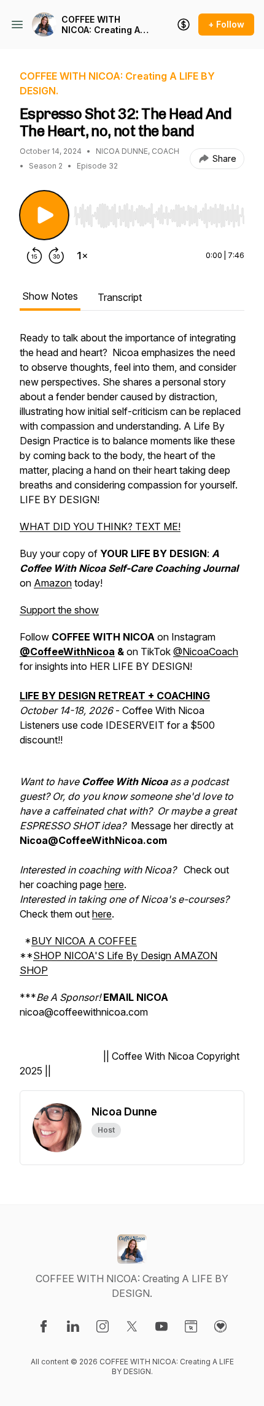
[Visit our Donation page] (220, 1326)
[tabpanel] (132, 710)
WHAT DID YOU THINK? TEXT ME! (100, 526)
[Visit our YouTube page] (161, 1326)
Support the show (59, 610)
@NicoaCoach (205, 651)
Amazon (53, 583)
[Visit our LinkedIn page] (73, 1326)
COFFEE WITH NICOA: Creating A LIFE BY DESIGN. (100, 25)
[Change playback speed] (82, 255)
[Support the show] (183, 24)
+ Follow (226, 24)
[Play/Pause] (44, 215)
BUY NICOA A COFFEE (84, 941)
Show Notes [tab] (50, 296)
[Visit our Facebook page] (43, 1326)
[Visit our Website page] (191, 1326)
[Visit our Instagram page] (102, 1326)
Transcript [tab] (120, 297)
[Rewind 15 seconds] (34, 255)
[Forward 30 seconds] (56, 255)
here (114, 884)
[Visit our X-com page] (132, 1326)
